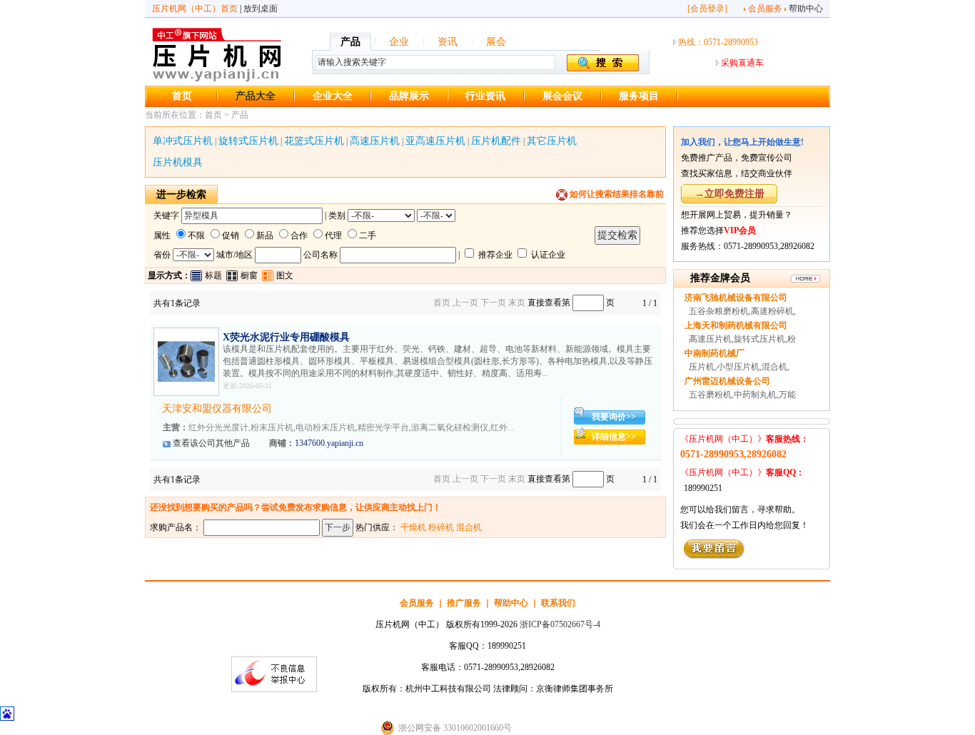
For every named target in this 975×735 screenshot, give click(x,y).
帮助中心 (806, 9)
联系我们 (558, 603)
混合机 (469, 527)
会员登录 (707, 9)
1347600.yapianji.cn (329, 443)
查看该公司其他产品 (211, 443)
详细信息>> (614, 437)
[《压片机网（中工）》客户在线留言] (714, 556)
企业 (399, 41)
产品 (350, 41)
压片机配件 (496, 141)
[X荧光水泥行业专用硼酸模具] (186, 387)
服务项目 (639, 96)
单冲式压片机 (183, 141)
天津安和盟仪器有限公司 (217, 408)
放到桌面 (260, 9)
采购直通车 (742, 63)
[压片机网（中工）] (216, 79)
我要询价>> (614, 417)
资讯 (448, 41)
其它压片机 (552, 141)
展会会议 (562, 96)
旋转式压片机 (248, 141)
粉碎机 (441, 527)
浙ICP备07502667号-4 (560, 624)
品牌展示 (409, 96)
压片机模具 (178, 162)
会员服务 (765, 9)
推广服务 (464, 603)
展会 (496, 41)
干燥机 (413, 527)
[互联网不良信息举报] (274, 689)
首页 (182, 96)
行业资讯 (485, 96)
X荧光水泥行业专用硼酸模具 (286, 337)
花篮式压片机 (314, 141)
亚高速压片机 (435, 141)
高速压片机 (375, 141)
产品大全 (256, 96)
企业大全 (333, 96)
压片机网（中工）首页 (195, 9)
